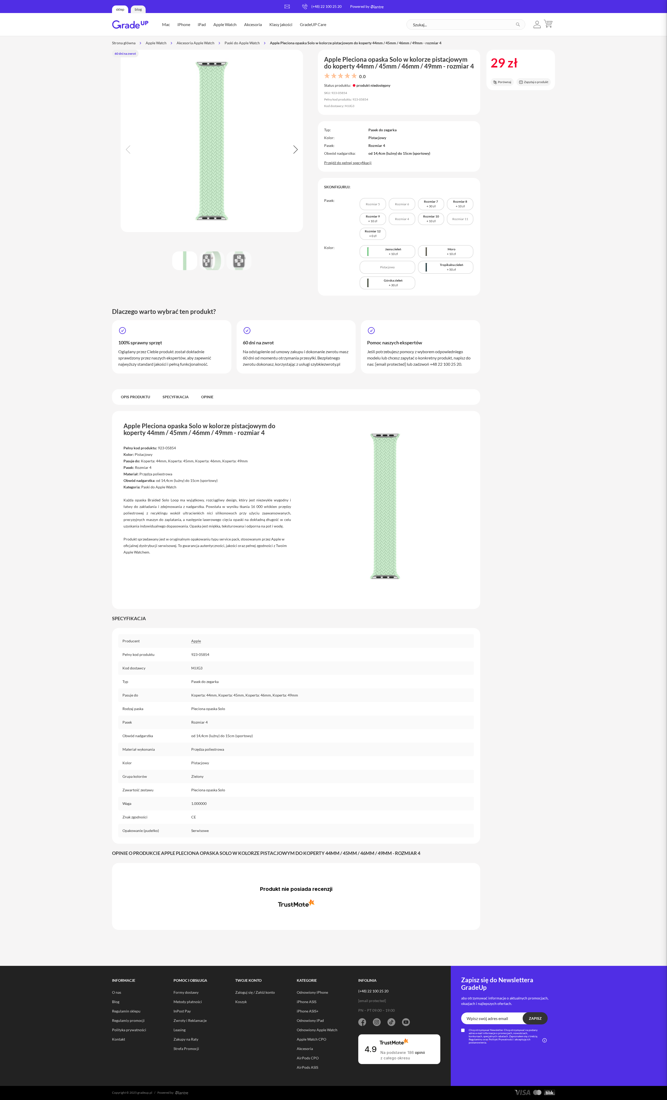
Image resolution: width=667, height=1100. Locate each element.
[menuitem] (166, 24)
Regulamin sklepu (126, 1011)
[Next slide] (295, 149)
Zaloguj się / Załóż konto (255, 992)
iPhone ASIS (306, 1001)
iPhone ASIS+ (307, 1011)
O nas (116, 992)
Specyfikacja (176, 397)
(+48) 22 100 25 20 (326, 6)
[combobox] (465, 24)
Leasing (180, 1030)
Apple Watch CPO (311, 1039)
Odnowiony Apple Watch (317, 1030)
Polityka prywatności (129, 1030)
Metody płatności (188, 1001)
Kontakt (118, 1039)
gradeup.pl (144, 1093)
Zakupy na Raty (186, 1039)
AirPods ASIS (307, 1067)
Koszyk (241, 1001)
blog (138, 9)
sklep (120, 9)
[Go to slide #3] (238, 260)
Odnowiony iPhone (312, 992)
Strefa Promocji (186, 1048)
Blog (115, 1001)
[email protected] (390, 364)
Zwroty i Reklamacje (190, 1020)
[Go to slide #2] (211, 260)
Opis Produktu (135, 397)
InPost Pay (182, 1011)
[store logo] (130, 24)
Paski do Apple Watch (242, 43)
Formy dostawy (186, 992)
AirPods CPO (308, 1058)
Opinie (207, 397)
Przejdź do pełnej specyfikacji (348, 162)
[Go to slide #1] (184, 260)
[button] (537, 24)
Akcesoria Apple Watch (195, 43)
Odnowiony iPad (310, 1020)
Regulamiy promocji (128, 1020)
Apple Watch (156, 43)
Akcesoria (305, 1048)
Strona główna (123, 43)
